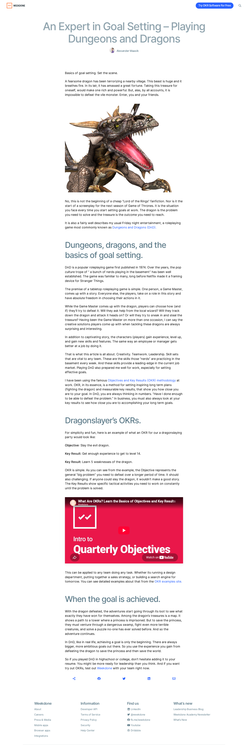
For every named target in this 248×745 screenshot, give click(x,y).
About (37, 709)
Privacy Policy (89, 719)
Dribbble (135, 730)
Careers (39, 714)
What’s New (180, 719)
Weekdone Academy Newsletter (191, 714)
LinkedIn (135, 709)
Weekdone (104, 668)
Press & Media (42, 719)
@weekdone (137, 714)
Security (85, 725)
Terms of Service (90, 714)
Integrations (41, 735)
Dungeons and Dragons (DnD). (134, 227)
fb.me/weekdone (140, 719)
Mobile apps (41, 725)
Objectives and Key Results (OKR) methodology (142, 380)
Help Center (88, 730)
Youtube (135, 725)
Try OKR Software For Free (214, 5)
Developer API (89, 709)
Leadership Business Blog (188, 709)
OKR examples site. (168, 581)
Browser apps (42, 730)
